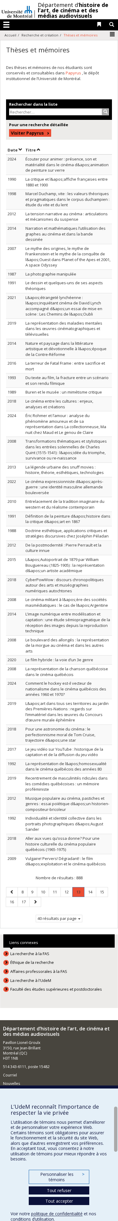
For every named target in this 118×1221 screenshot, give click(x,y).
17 (25, 902)
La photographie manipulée (50, 274)
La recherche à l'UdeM (30, 980)
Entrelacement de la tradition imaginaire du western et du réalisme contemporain (64, 504)
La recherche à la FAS (29, 953)
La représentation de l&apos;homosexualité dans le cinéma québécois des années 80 (66, 766)
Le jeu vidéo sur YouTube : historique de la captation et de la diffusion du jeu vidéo (64, 752)
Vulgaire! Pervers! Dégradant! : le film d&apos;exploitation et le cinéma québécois (65, 861)
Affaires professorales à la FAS (38, 971)
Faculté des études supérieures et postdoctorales (56, 989)
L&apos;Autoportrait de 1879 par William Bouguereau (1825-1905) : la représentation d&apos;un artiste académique (64, 565)
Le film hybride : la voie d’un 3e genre (59, 659)
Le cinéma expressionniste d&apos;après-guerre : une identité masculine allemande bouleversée (64, 487)
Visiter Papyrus (27, 133)
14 (92, 892)
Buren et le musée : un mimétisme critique (63, 392)
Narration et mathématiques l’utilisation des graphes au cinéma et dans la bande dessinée (65, 234)
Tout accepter (59, 1201)
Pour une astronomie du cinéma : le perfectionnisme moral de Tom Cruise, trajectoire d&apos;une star (60, 734)
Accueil (10, 35)
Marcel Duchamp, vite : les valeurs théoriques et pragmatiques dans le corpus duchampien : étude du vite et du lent (67, 199)
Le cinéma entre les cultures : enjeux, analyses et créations (59, 404)
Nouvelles (11, 1083)
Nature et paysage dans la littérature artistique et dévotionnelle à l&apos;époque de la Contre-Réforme (66, 349)
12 (68, 892)
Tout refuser (59, 1190)
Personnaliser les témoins (62, 1176)
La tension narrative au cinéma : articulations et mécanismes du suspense (66, 216)
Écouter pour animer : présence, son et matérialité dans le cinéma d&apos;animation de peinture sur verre (67, 164)
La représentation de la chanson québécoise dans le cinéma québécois (66, 671)
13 (80, 893)
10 (45, 892)
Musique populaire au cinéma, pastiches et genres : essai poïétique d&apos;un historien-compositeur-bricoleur (67, 804)
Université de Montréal (17, 10)
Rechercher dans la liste (33, 104)
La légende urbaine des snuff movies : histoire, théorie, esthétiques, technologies (64, 469)
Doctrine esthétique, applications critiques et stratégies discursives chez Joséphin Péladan (67, 533)
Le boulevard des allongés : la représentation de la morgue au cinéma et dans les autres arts (67, 645)
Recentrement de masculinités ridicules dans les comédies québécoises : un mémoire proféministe (66, 783)
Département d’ (73, 10)
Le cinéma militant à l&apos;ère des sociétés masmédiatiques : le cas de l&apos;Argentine (66, 602)
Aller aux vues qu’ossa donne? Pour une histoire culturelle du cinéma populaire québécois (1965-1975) (62, 844)
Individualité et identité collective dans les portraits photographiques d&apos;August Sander (64, 823)
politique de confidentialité (57, 1213)
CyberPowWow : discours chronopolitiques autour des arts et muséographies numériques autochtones (64, 585)
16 (13, 902)
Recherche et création (39, 35)
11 (56, 892)
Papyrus (74, 73)
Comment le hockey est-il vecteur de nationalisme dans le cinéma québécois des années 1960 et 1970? (65, 689)
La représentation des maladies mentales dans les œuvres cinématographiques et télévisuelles (63, 328)
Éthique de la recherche (32, 962)
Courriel (10, 1075)
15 (104, 892)
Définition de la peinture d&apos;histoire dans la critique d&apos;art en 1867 (67, 519)
